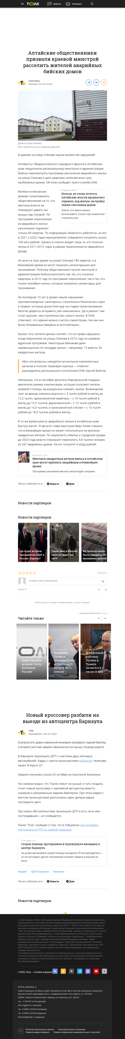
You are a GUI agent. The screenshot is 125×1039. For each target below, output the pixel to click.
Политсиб (33, 84)
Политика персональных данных (40, 1029)
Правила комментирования (37, 1032)
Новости (57, 4)
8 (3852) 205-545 (29, 1009)
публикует (86, 761)
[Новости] (52, 483)
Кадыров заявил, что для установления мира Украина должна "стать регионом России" (33, 660)
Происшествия (35, 734)
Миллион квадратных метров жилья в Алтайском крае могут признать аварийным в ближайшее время (67, 462)
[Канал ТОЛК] (70, 483)
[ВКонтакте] (96, 82)
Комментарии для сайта (93, 613)
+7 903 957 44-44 (29, 1001)
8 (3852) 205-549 (29, 1013)
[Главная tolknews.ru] (33, 4)
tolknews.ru (30, 987)
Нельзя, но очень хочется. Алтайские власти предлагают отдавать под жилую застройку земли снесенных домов (83, 199)
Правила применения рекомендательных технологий (77, 1032)
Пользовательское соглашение (71, 1029)
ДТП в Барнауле (40, 871)
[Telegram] (88, 82)
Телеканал (76, 4)
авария (22, 871)
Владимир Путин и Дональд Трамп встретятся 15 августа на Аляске (64, 662)
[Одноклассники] (103, 82)
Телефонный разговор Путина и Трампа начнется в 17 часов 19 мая (95, 662)
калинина (58, 871)
